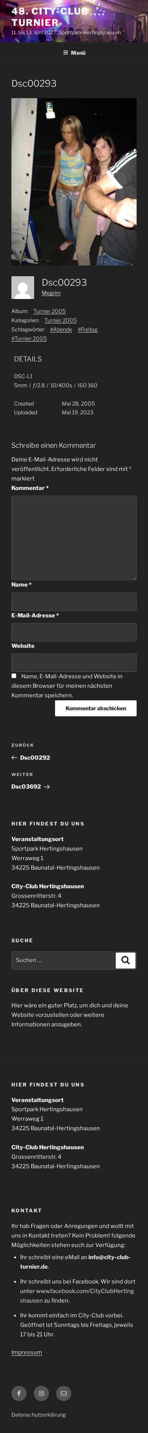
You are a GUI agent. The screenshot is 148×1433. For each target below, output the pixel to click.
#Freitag (88, 329)
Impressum (26, 1352)
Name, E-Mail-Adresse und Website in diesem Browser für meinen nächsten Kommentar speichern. (67, 686)
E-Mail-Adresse (35, 615)
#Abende (61, 329)
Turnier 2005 (49, 311)
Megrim (51, 292)
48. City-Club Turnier (50, 17)
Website (23, 646)
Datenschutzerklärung (38, 1414)
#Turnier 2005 (29, 338)
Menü (78, 52)
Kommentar (30, 488)
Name (21, 584)
